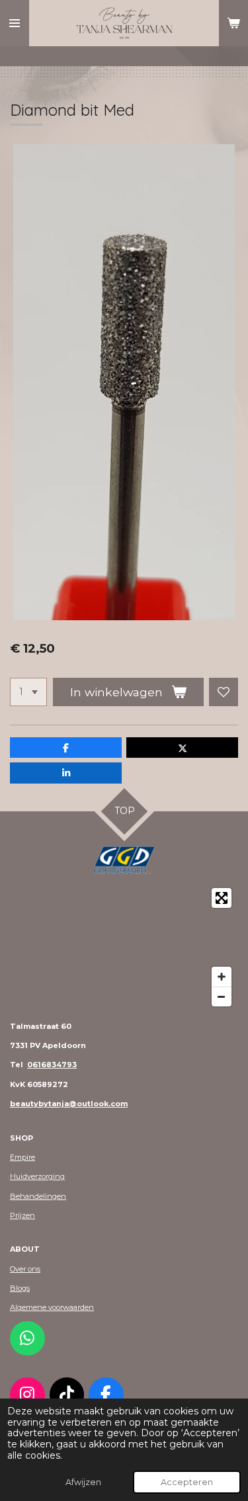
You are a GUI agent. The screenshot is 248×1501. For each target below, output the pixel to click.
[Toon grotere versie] (124, 859)
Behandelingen (38, 1196)
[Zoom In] (221, 977)
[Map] (124, 947)
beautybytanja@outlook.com (69, 1103)
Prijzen (22, 1215)
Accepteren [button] (187, 1482)
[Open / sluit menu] (14, 23)
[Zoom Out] (221, 996)
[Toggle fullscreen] (221, 898)
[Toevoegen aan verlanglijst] (223, 692)
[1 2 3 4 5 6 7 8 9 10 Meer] (28, 692)
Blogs (20, 1288)
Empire (22, 1157)
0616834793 (52, 1064)
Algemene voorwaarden (52, 1307)
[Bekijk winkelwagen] (233, 23)
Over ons (25, 1269)
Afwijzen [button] (83, 1482)
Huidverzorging (37, 1176)
